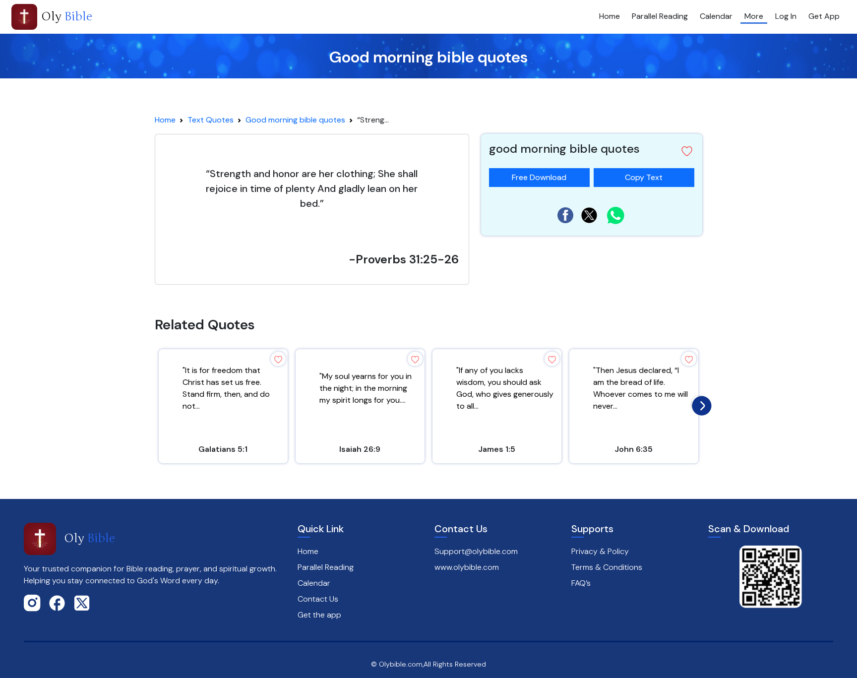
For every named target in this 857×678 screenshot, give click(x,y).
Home (609, 16)
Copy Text (644, 175)
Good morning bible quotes (295, 120)
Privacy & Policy (600, 551)
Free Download (539, 177)
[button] (686, 151)
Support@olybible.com (476, 551)
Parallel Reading (660, 16)
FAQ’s (581, 583)
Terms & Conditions (606, 567)
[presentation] (699, 403)
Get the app (319, 615)
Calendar (716, 16)
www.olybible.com (466, 567)
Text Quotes (210, 120)
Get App (824, 16)
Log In (785, 16)
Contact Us (318, 599)
